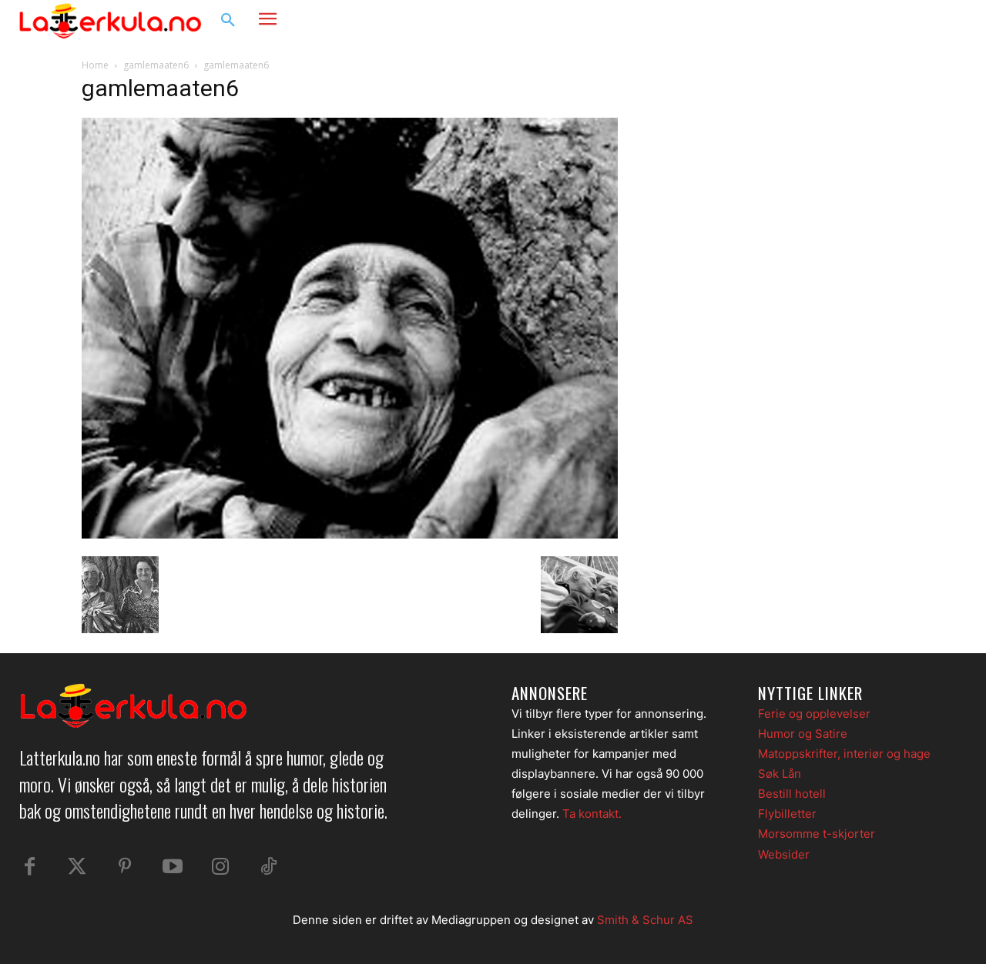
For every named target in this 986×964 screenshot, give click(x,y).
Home (95, 65)
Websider (784, 854)
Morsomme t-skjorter (816, 833)
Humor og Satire (802, 733)
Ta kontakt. (592, 813)
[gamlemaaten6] (350, 534)
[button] (228, 20)
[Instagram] (920, 21)
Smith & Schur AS (645, 919)
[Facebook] (890, 21)
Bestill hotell (792, 793)
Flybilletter (787, 813)
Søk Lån (779, 773)
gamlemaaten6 (156, 65)
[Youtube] (173, 867)
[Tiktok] (268, 867)
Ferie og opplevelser (814, 713)
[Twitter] (77, 867)
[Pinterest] (125, 867)
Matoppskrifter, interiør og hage (844, 753)
